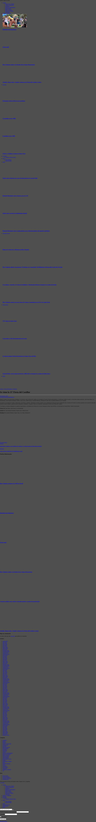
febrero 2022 (5, 704)
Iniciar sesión (5, 775)
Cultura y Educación (9, 5)
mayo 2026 (5, 644)
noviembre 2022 (6, 694)
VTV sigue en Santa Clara (10, 321)
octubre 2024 (5, 667)
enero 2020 (5, 733)
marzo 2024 (5, 675)
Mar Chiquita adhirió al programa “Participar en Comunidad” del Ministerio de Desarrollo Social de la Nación (32, 267)
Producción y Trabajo (9, 3)
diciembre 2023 (6, 678)
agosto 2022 (5, 697)
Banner (4, 741)
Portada (4, 760)
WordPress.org (6, 779)
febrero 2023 (5, 690)
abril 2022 (5, 702)
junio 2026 (5, 643)
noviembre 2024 (6, 665)
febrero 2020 (5, 732)
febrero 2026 (5, 648)
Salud (4, 162)
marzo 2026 (5, 647)
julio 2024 (5, 670)
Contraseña (2, 814)
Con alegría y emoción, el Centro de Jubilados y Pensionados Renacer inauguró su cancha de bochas (29, 284)
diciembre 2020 (6, 721)
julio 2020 (5, 726)
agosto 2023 (5, 683)
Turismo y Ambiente (7, 13)
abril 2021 (5, 716)
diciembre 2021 (6, 706)
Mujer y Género (8, 9)
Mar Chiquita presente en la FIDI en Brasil (11, 483)
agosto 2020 (5, 725)
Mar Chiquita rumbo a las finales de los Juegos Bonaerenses (19, 64)
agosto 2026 (5, 641)
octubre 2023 (5, 681)
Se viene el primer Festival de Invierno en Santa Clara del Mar (19, 356)
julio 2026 (5, 642)
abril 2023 (5, 688)
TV (3, 770)
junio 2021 (5, 713)
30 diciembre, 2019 (4, 396)
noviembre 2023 (6, 679)
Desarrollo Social (6, 233)
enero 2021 (5, 719)
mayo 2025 (5, 658)
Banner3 (4, 742)
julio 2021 (5, 712)
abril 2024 (5, 674)
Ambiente (5, 740)
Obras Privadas (8, 160)
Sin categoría (5, 767)
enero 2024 (5, 677)
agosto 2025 (5, 655)
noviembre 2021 (6, 708)
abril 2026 (5, 645)
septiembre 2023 (6, 682)
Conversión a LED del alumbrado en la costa (15, 338)
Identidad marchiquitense (9, 29)
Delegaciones (5, 304)
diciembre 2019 (6, 735)
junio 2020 (5, 728)
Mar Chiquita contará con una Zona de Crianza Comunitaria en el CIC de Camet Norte (26, 302)
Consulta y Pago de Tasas (10, 157)
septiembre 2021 (6, 710)
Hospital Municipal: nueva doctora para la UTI (15, 195)
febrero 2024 (5, 676)
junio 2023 (5, 685)
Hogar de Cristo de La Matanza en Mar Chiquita (16, 249)
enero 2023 (5, 691)
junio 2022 (5, 699)
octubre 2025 (5, 652)
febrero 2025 (5, 662)
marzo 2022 (5, 703)
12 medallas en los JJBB (9, 118)
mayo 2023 (5, 687)
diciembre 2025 (6, 650)
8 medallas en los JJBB (9, 136)
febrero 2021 (5, 718)
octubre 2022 (5, 695)
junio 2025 (5, 657)
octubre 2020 (5, 723)
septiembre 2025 (6, 654)
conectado (13, 636)
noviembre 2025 (6, 651)
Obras (4, 158)
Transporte (7, 12)
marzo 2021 (5, 717)
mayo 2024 (5, 672)
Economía (5, 156)
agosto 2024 (5, 669)
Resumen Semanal (6, 763)
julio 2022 (5, 698)
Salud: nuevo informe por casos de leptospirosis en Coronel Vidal (20, 178)
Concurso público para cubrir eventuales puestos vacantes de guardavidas (20, 601)
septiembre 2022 (6, 696)
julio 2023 (5, 684)
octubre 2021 (5, 709)
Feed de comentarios (7, 778)
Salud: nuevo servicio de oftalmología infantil (15, 213)
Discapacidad (8, 8)
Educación (5, 750)
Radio (4, 376)
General (4, 2)
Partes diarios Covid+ (7, 759)
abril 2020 (5, 730)
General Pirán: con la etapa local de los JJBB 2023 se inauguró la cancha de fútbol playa (26, 373)
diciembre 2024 (6, 664)
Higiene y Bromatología (10, 7)
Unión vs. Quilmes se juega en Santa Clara (14, 153)
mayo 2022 (5, 701)
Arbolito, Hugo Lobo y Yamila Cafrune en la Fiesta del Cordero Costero (22, 82)
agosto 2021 (5, 711)
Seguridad (7, 6)
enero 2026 (5, 649)
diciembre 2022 (6, 692)
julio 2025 (5, 656)
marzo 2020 (5, 731)
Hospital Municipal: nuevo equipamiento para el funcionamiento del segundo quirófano (26, 231)
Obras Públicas (8, 159)
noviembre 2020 (6, 722)
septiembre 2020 (6, 724)
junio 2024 (5, 671)
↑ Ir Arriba (2, 782)
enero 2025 (5, 663)
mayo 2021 (5, 715)
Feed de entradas (6, 776)
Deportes (4, 84)
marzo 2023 (5, 689)
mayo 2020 (5, 729)
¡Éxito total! (6, 47)
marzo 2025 (5, 661)
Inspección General (9, 11)
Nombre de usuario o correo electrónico (8, 811)
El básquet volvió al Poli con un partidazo (14, 101)
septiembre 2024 (6, 668)
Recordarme (4, 816)
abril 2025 (5, 660)
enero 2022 (5, 705)
